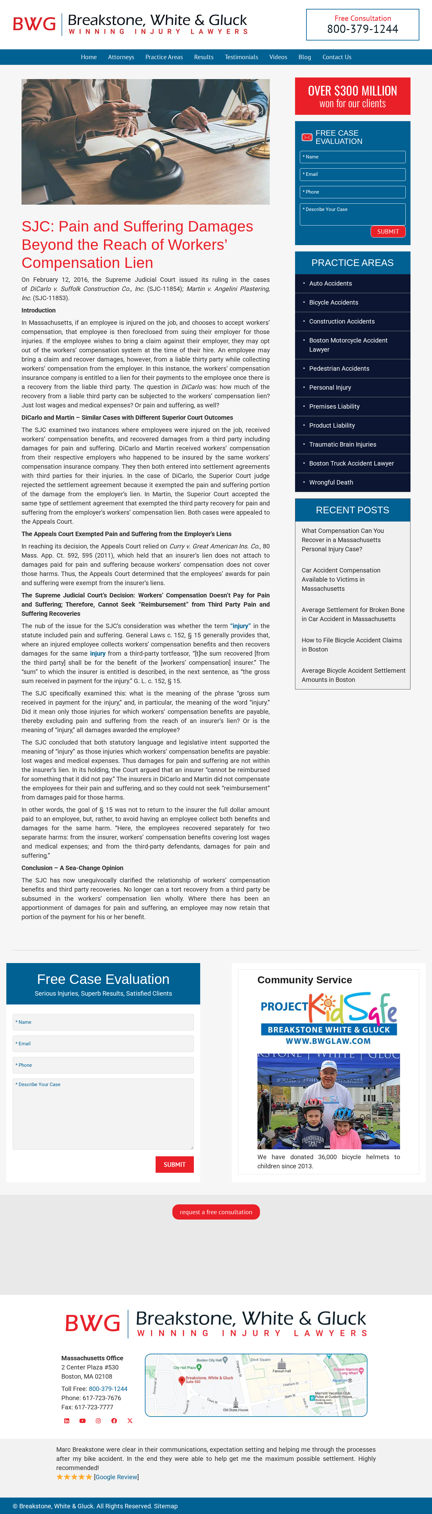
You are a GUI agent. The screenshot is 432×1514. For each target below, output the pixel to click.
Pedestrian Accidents (339, 368)
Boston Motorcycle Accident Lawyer (348, 345)
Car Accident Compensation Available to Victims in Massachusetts (341, 579)
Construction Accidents (342, 321)
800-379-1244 (362, 28)
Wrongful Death (331, 482)
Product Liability (332, 425)
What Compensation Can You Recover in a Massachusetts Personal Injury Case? (343, 540)
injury (98, 653)
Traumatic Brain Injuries (342, 444)
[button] (66, 1420)
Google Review (116, 1477)
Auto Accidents (330, 283)
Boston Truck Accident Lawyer (351, 463)
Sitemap (166, 1506)
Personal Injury (330, 387)
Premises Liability (334, 406)
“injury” (240, 626)
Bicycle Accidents (333, 302)
